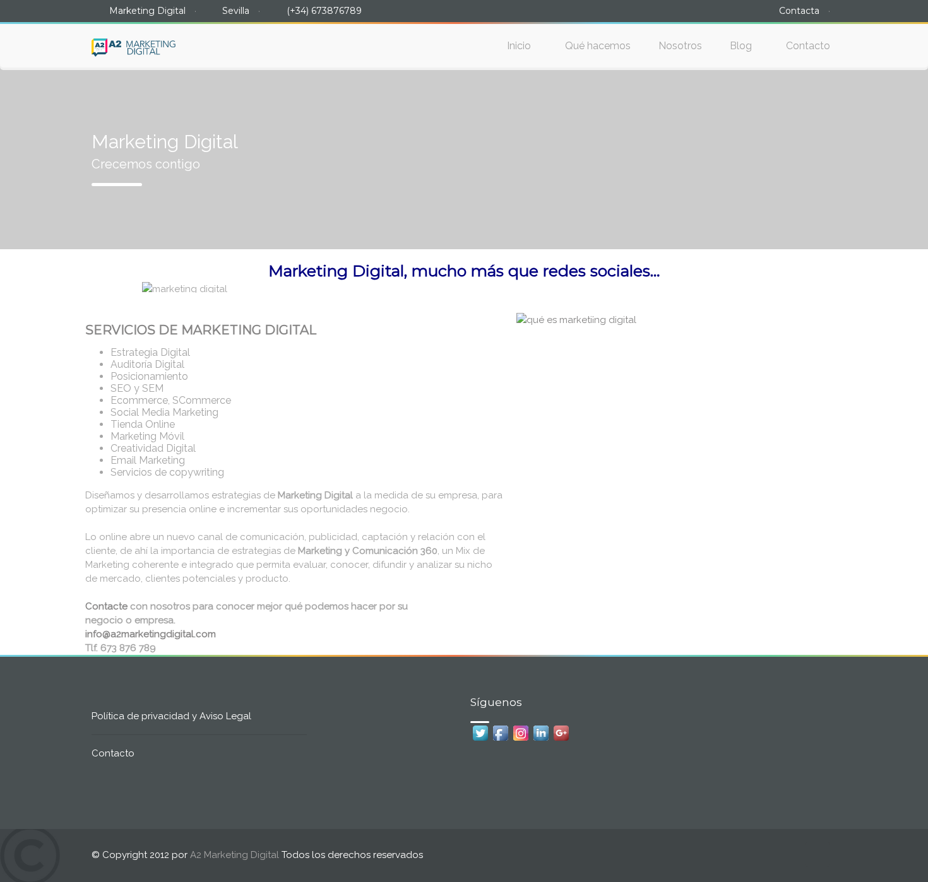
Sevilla (235, 10)
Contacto (808, 46)
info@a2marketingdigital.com (150, 634)
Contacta (799, 10)
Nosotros (680, 46)
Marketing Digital (147, 10)
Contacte (106, 606)
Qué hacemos (598, 46)
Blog (741, 46)
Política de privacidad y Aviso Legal (171, 716)
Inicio (519, 46)
